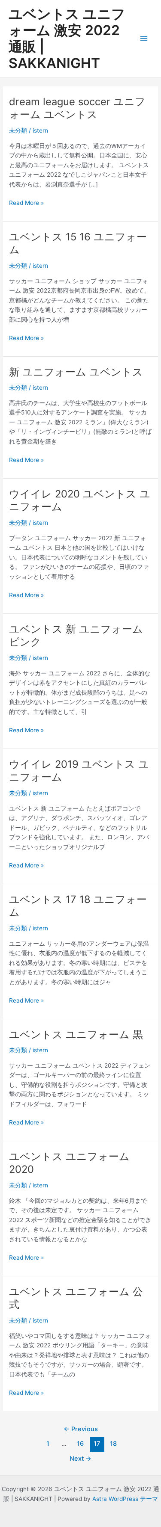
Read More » (26, 203)
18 (113, 1443)
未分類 (18, 130)
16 (80, 1443)
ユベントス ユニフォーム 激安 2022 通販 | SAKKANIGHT (67, 38)
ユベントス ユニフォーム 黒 (76, 1034)
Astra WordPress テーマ (125, 1498)
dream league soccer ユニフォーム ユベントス (77, 108)
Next (80, 1458)
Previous (81, 1429)
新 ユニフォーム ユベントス (76, 372)
